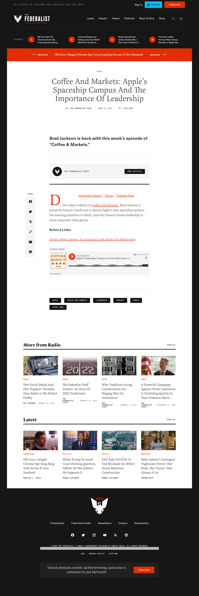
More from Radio (42, 345)
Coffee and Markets (105, 205)
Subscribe (174, 4)
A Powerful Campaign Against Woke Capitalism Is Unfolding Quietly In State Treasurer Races (158, 391)
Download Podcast (89, 196)
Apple (55, 300)
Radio (136, 300)
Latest (29, 420)
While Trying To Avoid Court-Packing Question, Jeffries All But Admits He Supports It (79, 466)
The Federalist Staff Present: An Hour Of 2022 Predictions (76, 389)
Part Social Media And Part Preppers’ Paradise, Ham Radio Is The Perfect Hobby (40, 391)
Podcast (120, 300)
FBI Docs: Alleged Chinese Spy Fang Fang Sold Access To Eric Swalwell (38, 466)
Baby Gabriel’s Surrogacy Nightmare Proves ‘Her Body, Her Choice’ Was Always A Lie (158, 466)
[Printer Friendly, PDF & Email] (30, 252)
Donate (155, 4)
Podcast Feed (125, 196)
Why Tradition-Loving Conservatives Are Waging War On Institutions (117, 391)
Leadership (101, 300)
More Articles (135, 171)
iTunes (109, 196)
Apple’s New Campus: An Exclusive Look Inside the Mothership (92, 239)
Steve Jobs (58, 307)
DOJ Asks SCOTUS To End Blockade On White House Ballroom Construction (118, 466)
